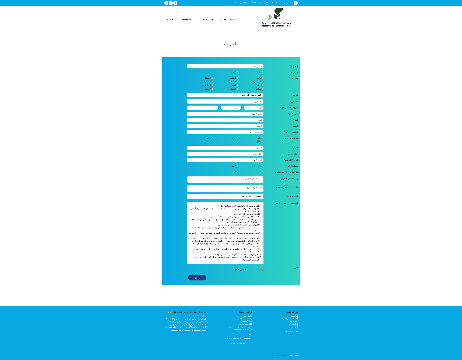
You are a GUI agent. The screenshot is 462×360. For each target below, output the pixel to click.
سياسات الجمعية (291, 331)
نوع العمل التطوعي (290, 166)
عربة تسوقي (185, 19)
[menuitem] (233, 19)
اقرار (295, 267)
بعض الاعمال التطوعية (289, 178)
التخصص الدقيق (291, 132)
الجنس (295, 72)
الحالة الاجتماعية (291, 138)
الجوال (295, 147)
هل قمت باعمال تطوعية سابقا (286, 172)
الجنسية (294, 95)
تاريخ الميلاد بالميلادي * (289, 107)
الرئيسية (294, 316)
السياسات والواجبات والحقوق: (286, 203)
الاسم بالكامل (292, 66)
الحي (296, 120)
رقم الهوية (293, 101)
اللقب (295, 78)
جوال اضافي (293, 154)
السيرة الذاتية (292, 196)
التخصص (294, 126)
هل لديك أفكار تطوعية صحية (287, 187)
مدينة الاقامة (293, 113)
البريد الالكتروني (291, 160)
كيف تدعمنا (293, 321)
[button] (196, 19)
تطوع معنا (294, 326)
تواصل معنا (247, 316)
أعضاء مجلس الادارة (290, 318)
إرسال (197, 277)
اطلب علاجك (293, 324)
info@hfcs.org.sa (237, 3)
